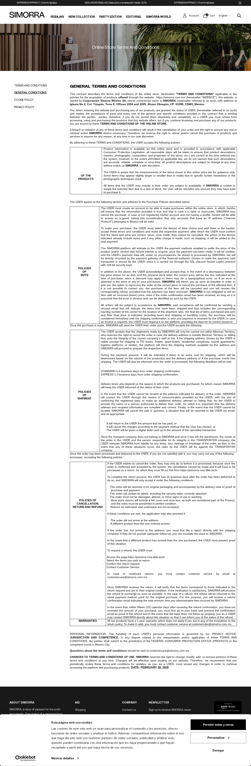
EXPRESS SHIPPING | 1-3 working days (24, 2)
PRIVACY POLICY (24, 107)
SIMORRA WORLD (158, 17)
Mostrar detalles (62, 758)
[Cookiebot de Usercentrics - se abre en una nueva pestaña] (25, 758)
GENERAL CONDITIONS (30, 92)
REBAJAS (57, 17)
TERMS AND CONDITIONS (30, 85)
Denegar (218, 750)
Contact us (129, 710)
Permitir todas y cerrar (218, 724)
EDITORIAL (134, 17)
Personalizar (216, 737)
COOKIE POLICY (24, 100)
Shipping (80, 710)
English (223, 15)
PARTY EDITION (110, 17)
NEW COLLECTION (81, 17)
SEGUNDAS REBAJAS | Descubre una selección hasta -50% (102, 2)
